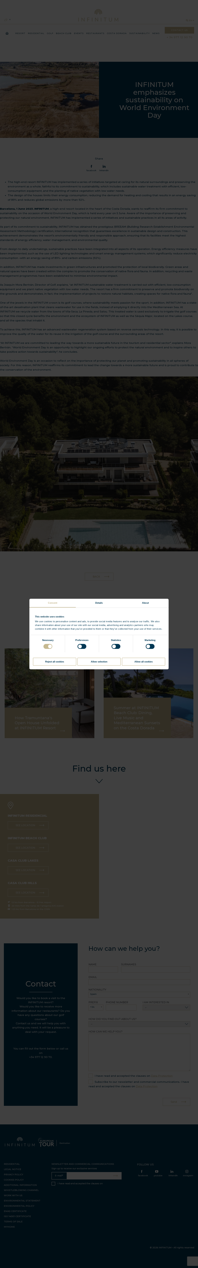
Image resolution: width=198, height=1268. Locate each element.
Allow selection (99, 661)
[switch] (81, 646)
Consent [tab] (52, 603)
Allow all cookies (143, 661)
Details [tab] (99, 603)
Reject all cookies (54, 661)
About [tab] (145, 603)
